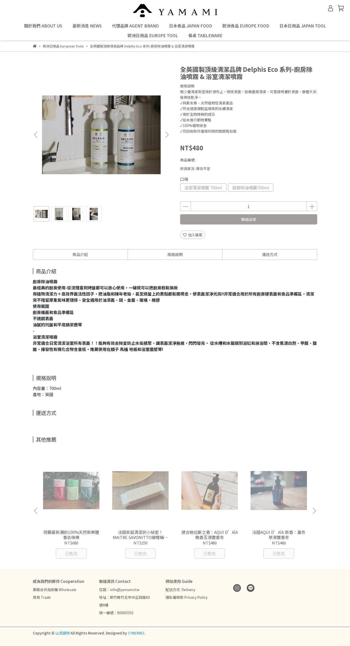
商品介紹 (80, 254)
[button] (167, 135)
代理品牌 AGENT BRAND (135, 25)
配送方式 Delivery (180, 589)
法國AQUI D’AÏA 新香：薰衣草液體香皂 (278, 535)
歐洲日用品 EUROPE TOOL (153, 35)
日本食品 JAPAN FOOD (190, 25)
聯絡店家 (248, 219)
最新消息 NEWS (87, 25)
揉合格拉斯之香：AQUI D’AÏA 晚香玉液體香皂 (209, 535)
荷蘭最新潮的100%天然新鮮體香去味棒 (71, 535)
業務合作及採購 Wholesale (54, 589)
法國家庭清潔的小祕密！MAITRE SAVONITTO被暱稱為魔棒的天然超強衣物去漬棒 (140, 535)
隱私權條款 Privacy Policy (187, 597)
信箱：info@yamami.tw (119, 589)
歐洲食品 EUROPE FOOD (245, 25)
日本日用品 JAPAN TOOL (303, 25)
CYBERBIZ (136, 632)
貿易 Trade (42, 597)
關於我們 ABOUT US (43, 25)
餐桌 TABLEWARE (205, 35)
